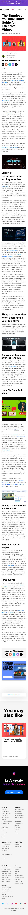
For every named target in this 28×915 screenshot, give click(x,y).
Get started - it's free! (14, 792)
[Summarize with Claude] (6, 64)
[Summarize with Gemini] (13, 64)
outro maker (5, 100)
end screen (9, 113)
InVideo (16, 430)
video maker (11, 565)
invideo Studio (5, 865)
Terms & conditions (14, 908)
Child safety (21, 908)
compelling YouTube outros (10, 147)
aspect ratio (5, 186)
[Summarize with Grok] (16, 64)
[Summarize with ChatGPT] (3, 64)
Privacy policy (7, 908)
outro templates (20, 437)
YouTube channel (12, 250)
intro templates (6, 484)
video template (6, 450)
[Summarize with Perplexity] (9, 64)
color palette (12, 366)
